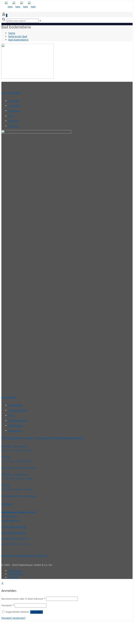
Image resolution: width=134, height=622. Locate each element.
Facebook (13, 105)
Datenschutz (15, 425)
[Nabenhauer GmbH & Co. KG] (20, 6)
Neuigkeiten (15, 405)
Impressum (15, 430)
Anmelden (36, 612)
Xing (10, 115)
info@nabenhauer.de (13, 527)
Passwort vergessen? (13, 618)
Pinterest (13, 126)
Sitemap (13, 577)
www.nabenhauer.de (13, 532)
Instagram (14, 110)
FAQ (10, 415)
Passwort (7, 605)
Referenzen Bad (17, 36)
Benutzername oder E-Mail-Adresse (23, 598)
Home (11, 33)
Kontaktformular (18, 420)
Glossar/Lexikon (17, 410)
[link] (40, 20)
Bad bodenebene (18, 39)
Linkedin (13, 121)
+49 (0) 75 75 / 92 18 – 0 (15, 538)
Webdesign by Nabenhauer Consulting (24, 555)
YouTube (13, 100)
